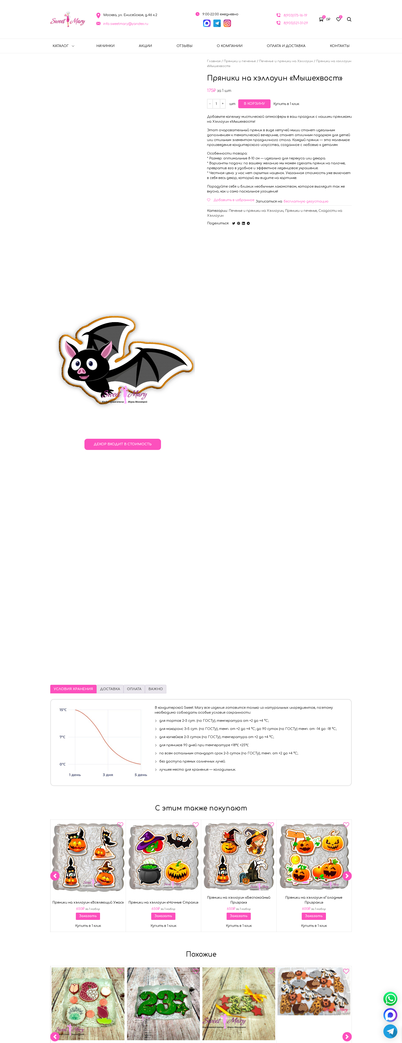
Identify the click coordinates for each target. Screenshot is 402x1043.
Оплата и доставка (286, 46)
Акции (145, 46)
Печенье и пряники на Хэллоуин (286, 61)
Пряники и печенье (240, 61)
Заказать (88, 916)
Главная (214, 61)
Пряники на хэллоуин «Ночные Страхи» (163, 902)
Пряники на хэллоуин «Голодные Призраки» (314, 900)
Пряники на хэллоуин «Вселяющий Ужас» (88, 902)
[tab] (73, 689)
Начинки (105, 46)
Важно (155, 689)
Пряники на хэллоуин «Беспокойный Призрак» (238, 900)
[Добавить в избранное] (120, 826)
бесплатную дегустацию (306, 201)
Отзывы (184, 46)
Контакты (339, 46)
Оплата (134, 689)
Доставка (110, 689)
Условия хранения (73, 689)
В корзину (254, 103)
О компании (229, 46)
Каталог (61, 46)
